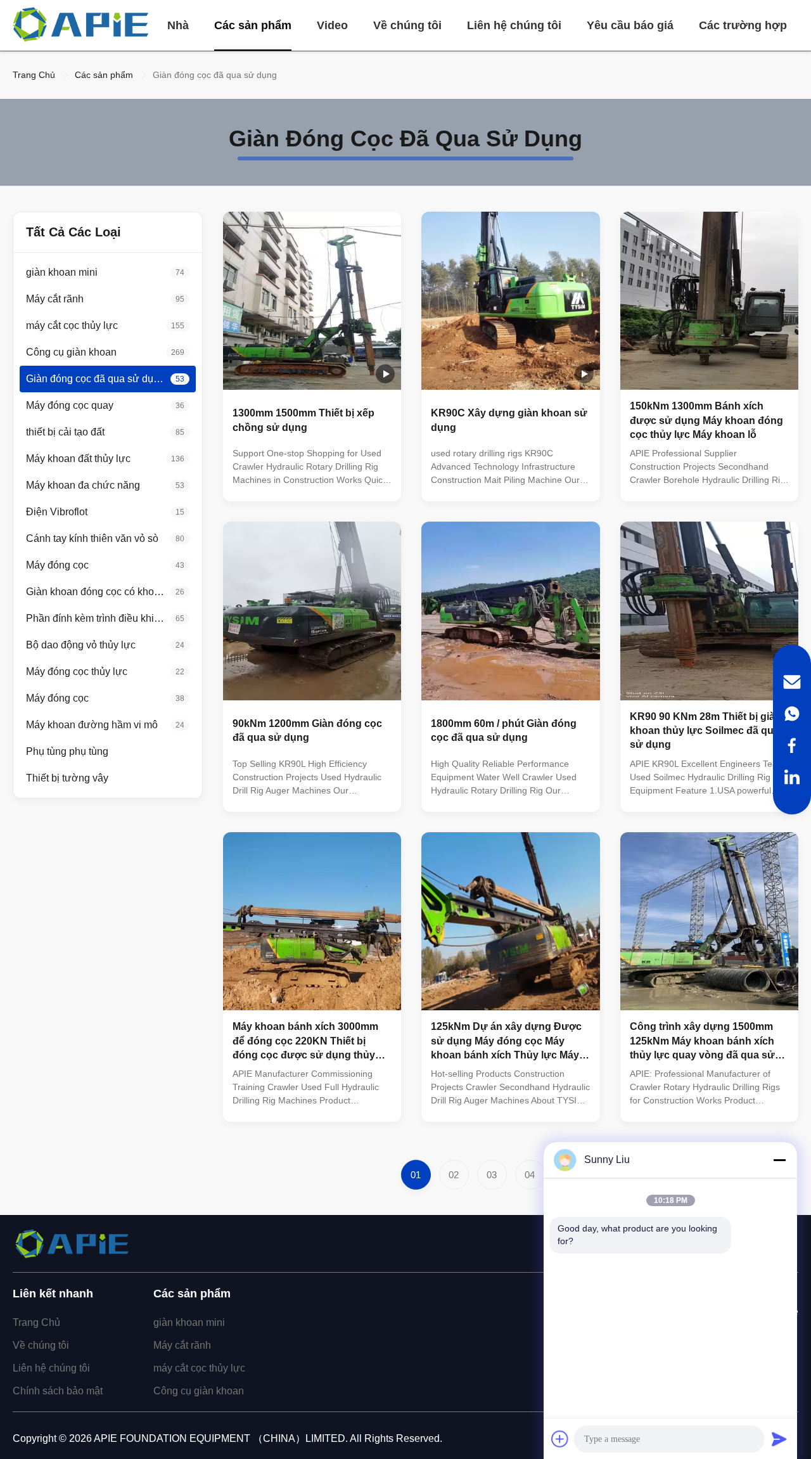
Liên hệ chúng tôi (514, 25)
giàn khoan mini (189, 1322)
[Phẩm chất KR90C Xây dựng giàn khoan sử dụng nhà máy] (510, 301)
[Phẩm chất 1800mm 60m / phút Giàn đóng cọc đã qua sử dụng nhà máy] (510, 611)
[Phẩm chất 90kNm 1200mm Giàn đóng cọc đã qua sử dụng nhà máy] (312, 611)
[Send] (779, 1439)
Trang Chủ (34, 75)
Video (332, 25)
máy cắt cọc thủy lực (199, 1368)
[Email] (792, 682)
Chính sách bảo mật (58, 1390)
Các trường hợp (743, 25)
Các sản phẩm (252, 25)
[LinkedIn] (792, 777)
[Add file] (560, 1439)
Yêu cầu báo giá (630, 25)
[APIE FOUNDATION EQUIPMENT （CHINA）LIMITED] (82, 25)
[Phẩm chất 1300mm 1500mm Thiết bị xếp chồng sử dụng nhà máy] (312, 301)
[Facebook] (792, 745)
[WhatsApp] (792, 713)
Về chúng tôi (407, 25)
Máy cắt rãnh (182, 1345)
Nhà (178, 25)
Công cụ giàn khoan (198, 1390)
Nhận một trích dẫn (353, 481)
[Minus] (779, 1159)
